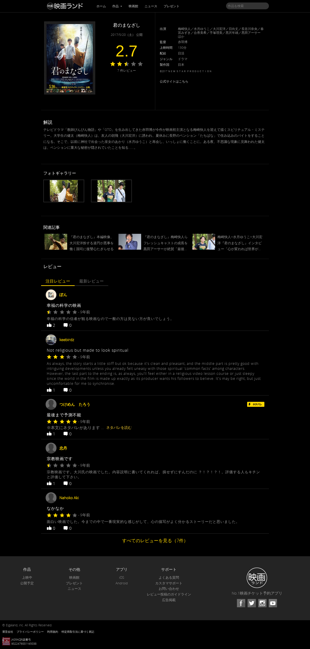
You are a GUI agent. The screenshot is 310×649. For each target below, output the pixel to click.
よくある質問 (169, 577)
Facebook (241, 603)
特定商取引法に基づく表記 (78, 631)
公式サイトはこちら (174, 81)
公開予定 (27, 583)
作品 (116, 6)
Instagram (262, 603)
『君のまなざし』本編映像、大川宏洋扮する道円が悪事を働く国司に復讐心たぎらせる (91, 242)
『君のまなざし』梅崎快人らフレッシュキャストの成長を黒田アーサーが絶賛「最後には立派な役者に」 (165, 243)
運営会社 (7, 631)
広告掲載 (169, 600)
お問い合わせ (169, 588)
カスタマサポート (168, 583)
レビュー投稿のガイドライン (169, 594)
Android (122, 583)
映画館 (133, 6)
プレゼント (172, 6)
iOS (121, 577)
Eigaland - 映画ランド (66, 6)
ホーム (101, 6)
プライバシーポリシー (30, 631)
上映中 (27, 577)
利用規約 (52, 631)
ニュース (151, 6)
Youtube (272, 603)
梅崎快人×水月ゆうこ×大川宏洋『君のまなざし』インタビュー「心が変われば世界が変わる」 (239, 243)
